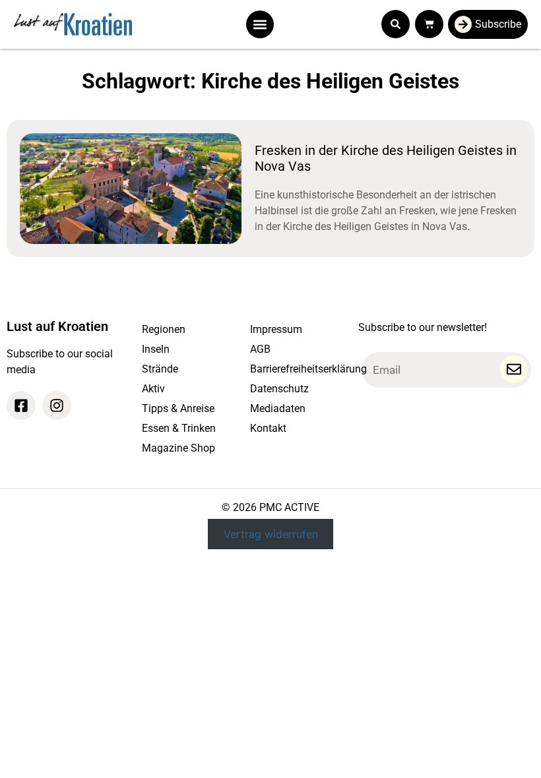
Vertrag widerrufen (271, 534)
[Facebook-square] (21, 405)
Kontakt (268, 428)
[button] (260, 24)
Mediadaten (277, 408)
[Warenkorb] (429, 24)
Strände (160, 369)
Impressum (276, 329)
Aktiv (153, 388)
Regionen (163, 329)
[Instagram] (56, 405)
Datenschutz (279, 388)
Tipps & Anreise (178, 408)
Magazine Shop (178, 448)
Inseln (156, 349)
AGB (260, 349)
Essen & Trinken (179, 428)
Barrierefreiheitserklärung (297, 369)
